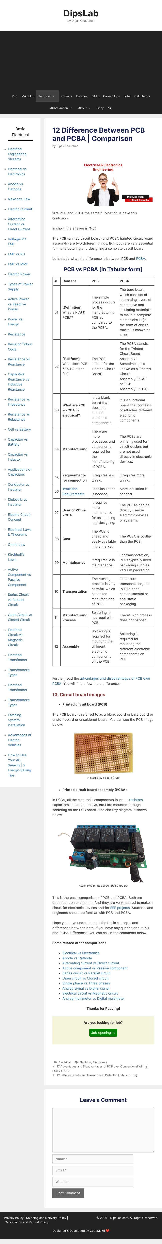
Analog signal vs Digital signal (85, 988)
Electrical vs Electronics (80, 953)
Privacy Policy (14, 1218)
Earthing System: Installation (16, 720)
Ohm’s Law (16, 545)
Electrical (44, 96)
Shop (100, 108)
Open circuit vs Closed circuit (85, 978)
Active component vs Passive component (95, 968)
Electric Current (20, 209)
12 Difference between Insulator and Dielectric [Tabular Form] (97, 1075)
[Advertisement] (81, 60)
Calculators (142, 96)
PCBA (140, 259)
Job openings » (103, 1033)
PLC (15, 96)
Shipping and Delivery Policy (46, 1218)
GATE (95, 96)
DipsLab (81, 13)
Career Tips (111, 96)
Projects (66, 96)
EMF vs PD (16, 254)
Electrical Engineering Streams (17, 154)
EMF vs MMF (18, 264)
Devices (82, 96)
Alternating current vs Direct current (90, 963)
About (82, 108)
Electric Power (19, 274)
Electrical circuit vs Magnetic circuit (90, 993)
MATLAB (28, 96)
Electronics (100, 1062)
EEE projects (119, 908)
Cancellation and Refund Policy (26, 1222)
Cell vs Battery (19, 429)
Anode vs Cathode (77, 958)
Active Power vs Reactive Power (18, 304)
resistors (136, 800)
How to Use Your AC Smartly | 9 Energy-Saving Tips (19, 765)
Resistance (16, 334)
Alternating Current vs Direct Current (19, 224)
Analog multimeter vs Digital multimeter (93, 998)
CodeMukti (97, 1231)
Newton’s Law (19, 199)
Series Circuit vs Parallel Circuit (18, 600)
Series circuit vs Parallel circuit (86, 973)
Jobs (127, 96)
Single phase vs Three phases (86, 983)
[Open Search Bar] (110, 108)
